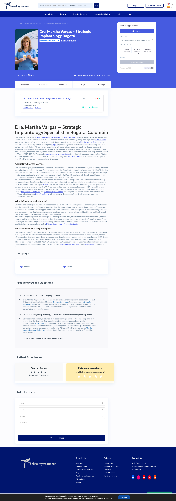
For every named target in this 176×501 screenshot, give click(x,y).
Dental (63, 14)
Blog (130, 14)
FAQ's (82, 84)
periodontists (89, 244)
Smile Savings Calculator (84, 470)
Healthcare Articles (110, 476)
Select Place (123, 36)
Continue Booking (137, 62)
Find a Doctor (108, 463)
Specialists (48, 14)
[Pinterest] (149, 477)
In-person (138, 31)
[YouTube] (144, 477)
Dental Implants (29, 23)
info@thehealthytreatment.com (57, 154)
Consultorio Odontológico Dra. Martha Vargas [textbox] (135, 40)
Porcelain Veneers (82, 466)
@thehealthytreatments (53, 191)
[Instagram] (138, 477)
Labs (119, 14)
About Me (63, 84)
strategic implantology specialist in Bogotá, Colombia (56, 137)
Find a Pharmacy (109, 473)
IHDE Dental (100, 140)
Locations (24, 84)
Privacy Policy (80, 479)
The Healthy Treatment (30, 191)
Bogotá (54, 144)
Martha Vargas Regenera (90, 142)
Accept (124, 497)
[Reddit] (155, 477)
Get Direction (28, 108)
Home (20, 23)
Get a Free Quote (74, 156)
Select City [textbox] (82, 5)
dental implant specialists (70, 244)
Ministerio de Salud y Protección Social (62, 224)
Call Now (38, 108)
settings (109, 498)
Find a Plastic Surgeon (111, 466)
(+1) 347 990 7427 (141, 463)
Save (32, 75)
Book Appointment (91, 107)
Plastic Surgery (80, 14)
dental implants (40, 323)
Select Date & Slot (125, 45)
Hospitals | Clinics (102, 14)
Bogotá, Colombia (60, 302)
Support (79, 482)
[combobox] (81, 5)
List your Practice (155, 5)
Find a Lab (107, 470)
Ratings (101, 84)
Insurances (43, 84)
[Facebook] (133, 477)
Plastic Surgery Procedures (85, 476)
